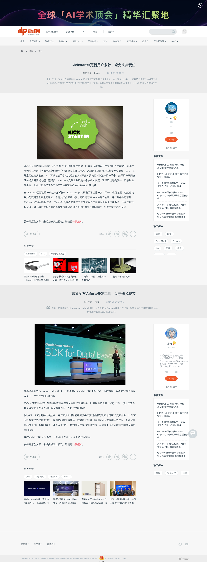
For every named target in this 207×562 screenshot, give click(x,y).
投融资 (78, 47)
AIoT (173, 41)
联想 (169, 234)
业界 (22, 41)
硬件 (168, 248)
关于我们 (38, 544)
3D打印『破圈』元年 (120, 276)
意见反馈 (51, 544)
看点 (179, 248)
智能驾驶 (49, 41)
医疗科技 (92, 41)
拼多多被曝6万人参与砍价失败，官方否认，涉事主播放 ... (65, 279)
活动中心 (69, 31)
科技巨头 (64, 47)
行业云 (145, 41)
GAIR (83, 31)
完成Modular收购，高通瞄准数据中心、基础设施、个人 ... (36, 502)
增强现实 (53, 477)
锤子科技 (171, 473)
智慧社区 (131, 47)
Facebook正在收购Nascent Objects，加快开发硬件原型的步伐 (172, 195)
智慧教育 (113, 47)
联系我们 (25, 544)
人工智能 (34, 41)
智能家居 (187, 47)
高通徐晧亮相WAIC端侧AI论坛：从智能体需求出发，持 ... (65, 502)
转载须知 (77, 221)
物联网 (161, 47)
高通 (28, 477)
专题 (95, 31)
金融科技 (76, 41)
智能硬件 (170, 47)
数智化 (62, 41)
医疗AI (70, 47)
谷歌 (158, 473)
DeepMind (161, 241)
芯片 (106, 41)
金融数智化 (51, 47)
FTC (43, 254)
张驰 (97, 301)
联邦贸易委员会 (57, 254)
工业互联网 (159, 41)
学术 (31, 47)
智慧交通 (122, 47)
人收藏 (33, 234)
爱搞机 (111, 31)
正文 (40, 51)
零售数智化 (40, 47)
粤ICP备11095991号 (88, 558)
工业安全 (151, 47)
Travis (97, 73)
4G (157, 248)
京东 (158, 234)
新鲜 (31, 51)
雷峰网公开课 (52, 31)
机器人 (178, 47)
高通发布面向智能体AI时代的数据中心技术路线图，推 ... (94, 502)
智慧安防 (103, 47)
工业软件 (142, 47)
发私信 (171, 139)
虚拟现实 (40, 477)
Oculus (176, 241)
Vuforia (67, 477)
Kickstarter (30, 254)
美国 (185, 473)
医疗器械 (86, 47)
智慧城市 (131, 41)
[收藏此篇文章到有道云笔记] (109, 234)
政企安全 (117, 41)
